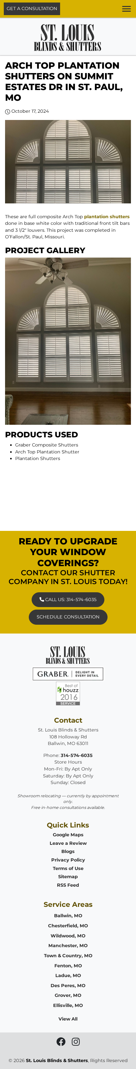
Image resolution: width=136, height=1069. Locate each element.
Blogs (68, 851)
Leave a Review (68, 843)
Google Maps (68, 835)
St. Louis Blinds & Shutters (57, 1060)
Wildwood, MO (68, 936)
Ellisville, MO (68, 1005)
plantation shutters (107, 216)
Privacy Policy (68, 860)
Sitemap (68, 876)
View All (68, 1019)
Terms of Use (68, 868)
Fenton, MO (68, 966)
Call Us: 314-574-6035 (70, 599)
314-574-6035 (77, 755)
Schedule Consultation (68, 617)
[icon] (61, 1043)
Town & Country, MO (68, 955)
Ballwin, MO (68, 915)
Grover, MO (68, 995)
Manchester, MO (68, 945)
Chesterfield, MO (68, 926)
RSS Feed (68, 885)
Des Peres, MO (68, 985)
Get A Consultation (32, 8)
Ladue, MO (68, 975)
